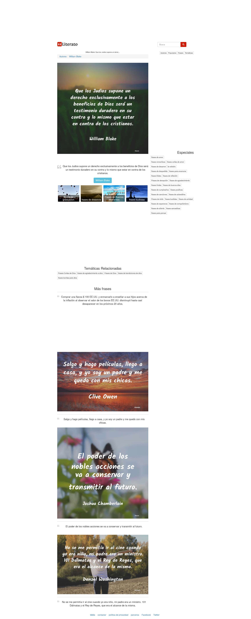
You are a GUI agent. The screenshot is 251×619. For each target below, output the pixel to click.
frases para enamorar (177, 171)
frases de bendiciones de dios (130, 273)
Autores (164, 53)
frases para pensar (158, 213)
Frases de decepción (159, 180)
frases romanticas (158, 162)
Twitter (156, 614)
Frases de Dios (110, 273)
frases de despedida (159, 171)
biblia (92, 614)
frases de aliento (157, 208)
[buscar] (183, 44)
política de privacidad (118, 614)
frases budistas (171, 199)
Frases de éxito (157, 199)
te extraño (172, 166)
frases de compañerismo (179, 204)
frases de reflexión (170, 176)
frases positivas (177, 190)
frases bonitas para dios (67, 278)
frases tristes (156, 176)
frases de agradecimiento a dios (90, 273)
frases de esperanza (159, 204)
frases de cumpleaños (160, 190)
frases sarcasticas (173, 208)
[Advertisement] (125, 20)
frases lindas (156, 185)
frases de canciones (159, 194)
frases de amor (157, 157)
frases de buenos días (172, 185)
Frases (180, 53)
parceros (135, 614)
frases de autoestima (177, 194)
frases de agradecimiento (180, 180)
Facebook (146, 614)
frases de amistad (186, 199)
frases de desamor (158, 166)
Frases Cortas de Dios (67, 273)
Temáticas (189, 53)
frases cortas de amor (175, 162)
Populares (172, 53)
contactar (102, 614)
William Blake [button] (103, 180)
